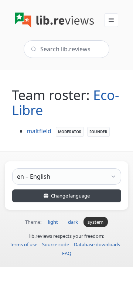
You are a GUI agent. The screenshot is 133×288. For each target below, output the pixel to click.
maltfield (39, 131)
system (95, 222)
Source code (55, 244)
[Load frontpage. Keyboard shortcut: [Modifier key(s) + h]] (54, 20)
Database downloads (97, 244)
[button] (111, 20)
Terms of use (23, 244)
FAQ (66, 253)
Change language (70, 195)
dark (73, 222)
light (53, 222)
